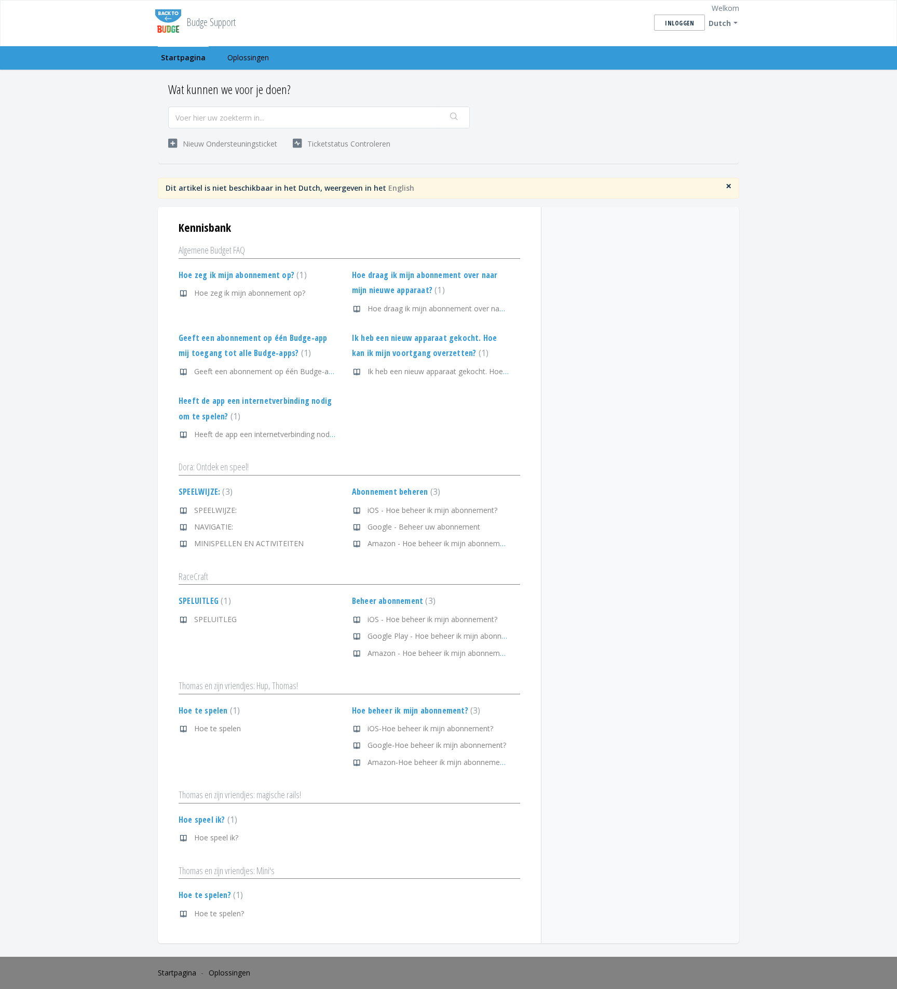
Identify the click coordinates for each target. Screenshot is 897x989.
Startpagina (183, 57)
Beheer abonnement (392, 600)
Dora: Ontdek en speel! (214, 466)
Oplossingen (248, 57)
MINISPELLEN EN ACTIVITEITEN (249, 543)
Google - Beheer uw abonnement (424, 527)
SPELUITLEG (203, 600)
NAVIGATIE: (213, 527)
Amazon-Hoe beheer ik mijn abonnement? (439, 762)
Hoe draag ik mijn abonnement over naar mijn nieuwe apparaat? (476, 308)
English (401, 188)
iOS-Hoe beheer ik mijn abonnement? (430, 728)
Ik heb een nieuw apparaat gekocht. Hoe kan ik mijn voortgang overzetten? (493, 371)
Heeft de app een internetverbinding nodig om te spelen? (289, 434)
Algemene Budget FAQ (212, 250)
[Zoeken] (454, 117)
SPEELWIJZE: (204, 491)
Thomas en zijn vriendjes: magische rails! (240, 794)
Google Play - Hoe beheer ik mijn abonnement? (447, 636)
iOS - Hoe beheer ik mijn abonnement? (432, 510)
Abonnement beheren (395, 491)
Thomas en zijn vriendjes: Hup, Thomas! (238, 685)
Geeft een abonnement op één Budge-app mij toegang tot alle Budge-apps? (322, 371)
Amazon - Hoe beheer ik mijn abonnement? (441, 543)
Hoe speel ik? (207, 819)
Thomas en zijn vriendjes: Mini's (227, 870)
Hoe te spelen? (209, 895)
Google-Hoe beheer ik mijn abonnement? (437, 745)
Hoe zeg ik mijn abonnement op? (241, 275)
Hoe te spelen (208, 710)
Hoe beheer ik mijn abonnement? (415, 710)
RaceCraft (193, 576)
